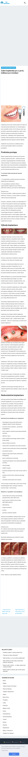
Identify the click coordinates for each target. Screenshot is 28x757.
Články (4, 683)
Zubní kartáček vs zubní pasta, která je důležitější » (19, 611)
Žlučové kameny (7, 689)
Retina (4, 722)
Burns (4, 680)
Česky (22, 742)
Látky (4, 702)
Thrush (4, 719)
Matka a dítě (6, 708)
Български (15, 742)
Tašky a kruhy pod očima (9, 686)
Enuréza (5, 725)
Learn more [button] (5, 750)
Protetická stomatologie (8, 67)
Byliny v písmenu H (8, 730)
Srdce (4, 711)
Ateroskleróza (6, 714)
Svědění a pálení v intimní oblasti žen (12, 652)
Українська (7, 742)
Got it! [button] (14, 754)
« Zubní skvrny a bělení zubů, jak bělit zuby (6, 611)
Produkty (5, 700)
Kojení (4, 694)
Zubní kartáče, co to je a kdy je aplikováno (14, 658)
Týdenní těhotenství (8, 691)
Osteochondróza (7, 716)
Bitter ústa (6, 697)
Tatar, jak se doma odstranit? (10, 655)
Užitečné (5, 705)
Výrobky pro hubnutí (8, 733)
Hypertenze (6, 727)
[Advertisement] (14, 20)
